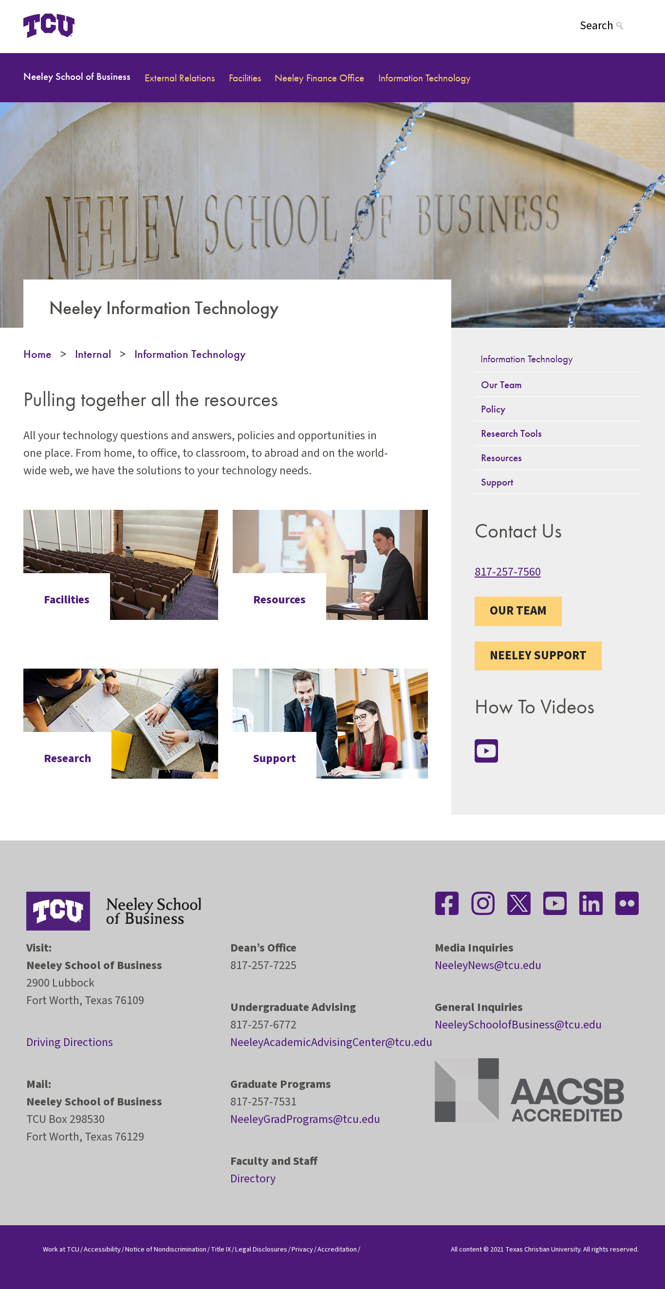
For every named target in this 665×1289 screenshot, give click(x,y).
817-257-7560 (508, 571)
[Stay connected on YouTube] (486, 751)
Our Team (501, 384)
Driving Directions (69, 1042)
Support (274, 759)
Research (67, 759)
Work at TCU (61, 1249)
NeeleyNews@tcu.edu (488, 965)
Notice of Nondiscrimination (165, 1249)
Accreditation (337, 1249)
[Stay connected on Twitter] (519, 903)
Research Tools (511, 433)
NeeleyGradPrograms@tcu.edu (305, 1119)
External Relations (180, 77)
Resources (279, 600)
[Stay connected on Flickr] (627, 903)
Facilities (245, 77)
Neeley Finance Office (319, 77)
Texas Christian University (542, 1249)
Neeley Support (538, 655)
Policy (493, 408)
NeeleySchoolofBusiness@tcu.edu (518, 1024)
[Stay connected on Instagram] (483, 903)
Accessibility (102, 1249)
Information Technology (424, 77)
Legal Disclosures (261, 1249)
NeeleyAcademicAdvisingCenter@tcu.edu (331, 1042)
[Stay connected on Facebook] (447, 903)
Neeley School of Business (76, 76)
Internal (93, 353)
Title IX (221, 1249)
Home (37, 353)
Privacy (302, 1249)
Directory (253, 1178)
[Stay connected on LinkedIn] (591, 903)
